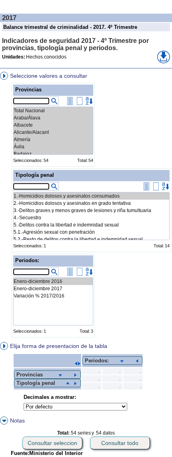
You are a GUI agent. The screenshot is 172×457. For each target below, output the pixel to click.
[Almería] (53, 139)
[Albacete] (53, 125)
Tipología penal (34, 175)
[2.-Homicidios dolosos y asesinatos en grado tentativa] (91, 203)
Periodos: (27, 260)
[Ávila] (53, 146)
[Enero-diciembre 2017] (53, 288)
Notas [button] (17, 420)
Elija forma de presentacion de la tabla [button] (58, 346)
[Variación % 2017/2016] (53, 295)
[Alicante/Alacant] (53, 132)
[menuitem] (86, 206)
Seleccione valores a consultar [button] (48, 76)
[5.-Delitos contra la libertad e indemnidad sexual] (91, 224)
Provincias (28, 90)
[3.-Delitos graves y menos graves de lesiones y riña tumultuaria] (91, 210)
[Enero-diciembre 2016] (53, 281)
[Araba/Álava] (53, 117)
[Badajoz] (53, 154)
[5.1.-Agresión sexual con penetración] (91, 232)
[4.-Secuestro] (91, 217)
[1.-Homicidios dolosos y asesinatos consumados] (91, 196)
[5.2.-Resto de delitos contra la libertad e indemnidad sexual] (91, 239)
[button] (163, 57)
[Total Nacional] (53, 110)
